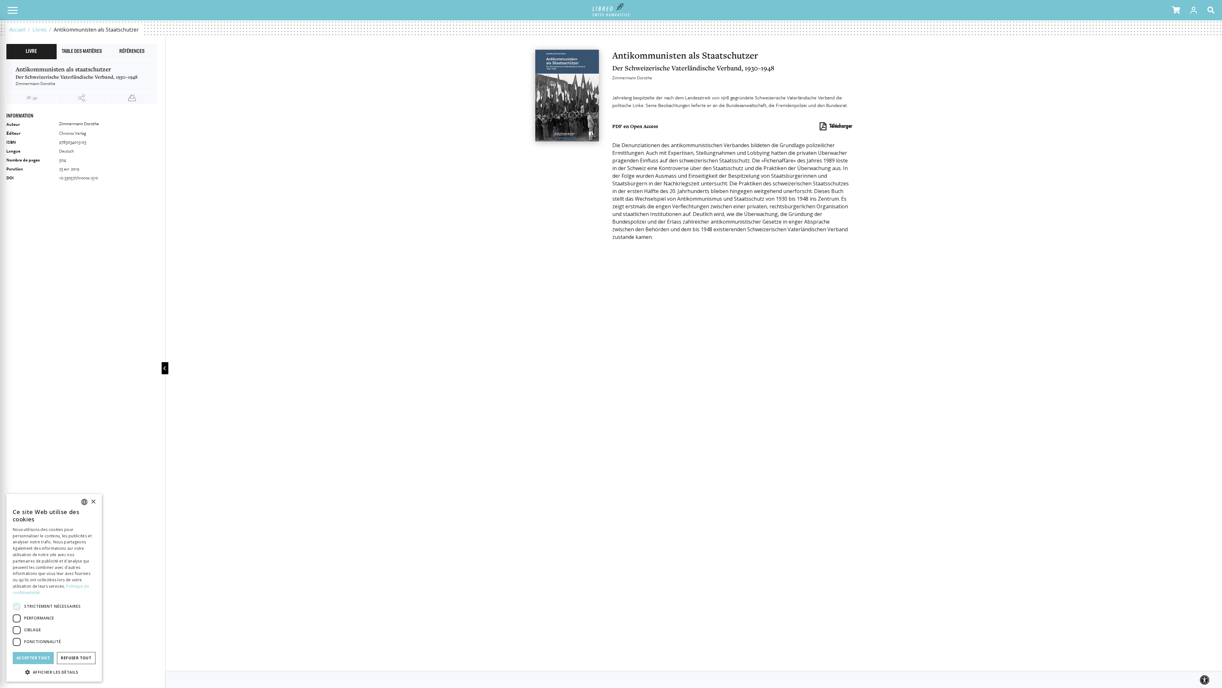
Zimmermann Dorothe (632, 78)
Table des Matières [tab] (82, 51)
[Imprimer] (132, 98)
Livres (39, 29)
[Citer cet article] (32, 98)
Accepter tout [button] (33, 658)
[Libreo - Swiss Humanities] (611, 10)
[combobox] (84, 502)
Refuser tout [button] (76, 658)
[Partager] (82, 98)
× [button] (93, 501)
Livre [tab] (31, 51)
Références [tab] (131, 51)
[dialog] (54, 588)
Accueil (17, 29)
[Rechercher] (1212, 10)
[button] (1176, 10)
